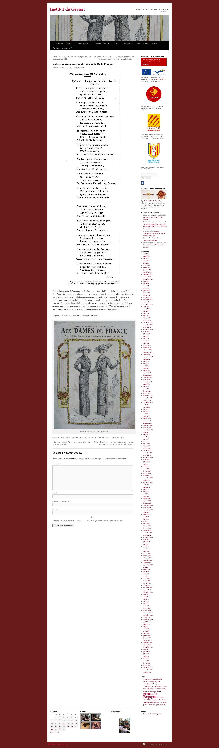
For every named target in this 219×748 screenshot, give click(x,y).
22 (56, 726)
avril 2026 (146, 263)
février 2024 (147, 318)
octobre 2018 (147, 455)
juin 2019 (146, 437)
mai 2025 (146, 286)
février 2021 (147, 391)
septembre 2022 (148, 357)
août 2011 (146, 649)
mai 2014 (146, 574)
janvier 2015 (147, 555)
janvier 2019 (147, 448)
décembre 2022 (147, 350)
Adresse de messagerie (61, 501)
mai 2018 (146, 464)
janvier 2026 (147, 270)
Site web (55, 509)
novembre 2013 (148, 587)
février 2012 (147, 635)
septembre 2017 (148, 482)
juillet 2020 (146, 407)
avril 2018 (146, 466)
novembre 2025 (148, 274)
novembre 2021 (148, 377)
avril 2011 (146, 658)
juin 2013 (146, 599)
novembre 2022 (148, 352)
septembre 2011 (148, 647)
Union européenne (159, 79)
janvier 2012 (147, 638)
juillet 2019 (146, 434)
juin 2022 (146, 361)
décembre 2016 (147, 503)
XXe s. (85, 437)
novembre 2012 (148, 615)
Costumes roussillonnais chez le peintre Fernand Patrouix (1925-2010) (154, 233)
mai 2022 (146, 364)
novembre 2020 (148, 398)
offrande (157, 702)
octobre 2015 (147, 535)
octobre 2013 (147, 590)
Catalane (157, 681)
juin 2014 (146, 571)
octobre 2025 (147, 277)
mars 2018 (146, 469)
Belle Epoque (78, 437)
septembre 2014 (148, 565)
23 (60, 726)
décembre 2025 (147, 272)
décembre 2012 (147, 613)
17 (64, 723)
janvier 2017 (147, 501)
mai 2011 (146, 656)
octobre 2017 (147, 480)
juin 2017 (146, 489)
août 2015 (146, 539)
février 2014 (147, 581)
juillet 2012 (146, 624)
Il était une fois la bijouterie (62, 43)
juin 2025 (146, 284)
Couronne (157, 688)
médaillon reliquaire (149, 702)
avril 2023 (146, 341)
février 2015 (147, 553)
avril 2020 (146, 414)
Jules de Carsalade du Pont (158, 700)
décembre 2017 (147, 475)
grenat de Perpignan (150, 695)
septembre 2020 (148, 402)
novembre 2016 (148, 505)
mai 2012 (146, 629)
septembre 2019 (148, 430)
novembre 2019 (148, 425)
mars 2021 (146, 389)
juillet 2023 (146, 334)
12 (72, 720)
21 (52, 726)
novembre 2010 (148, 670)
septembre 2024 (148, 304)
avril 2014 (146, 576)
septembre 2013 (148, 592)
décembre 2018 (147, 450)
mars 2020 (146, 416)
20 (76, 723)
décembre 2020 (147, 396)
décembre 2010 (147, 667)
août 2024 (146, 306)
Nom (54, 493)
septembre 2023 (148, 329)
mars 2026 (146, 265)
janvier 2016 (147, 528)
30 (60, 729)
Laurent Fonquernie (78, 67)
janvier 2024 (147, 320)
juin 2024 (146, 311)
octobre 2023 (147, 327)
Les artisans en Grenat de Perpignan (135, 43)
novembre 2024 (148, 300)
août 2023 (146, 332)
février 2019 (147, 446)
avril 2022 (146, 366)
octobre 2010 (147, 672)
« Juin (52, 732)
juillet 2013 (146, 597)
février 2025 (147, 293)
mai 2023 (146, 338)
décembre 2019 (147, 423)
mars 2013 (146, 606)
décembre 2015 (147, 530)
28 (52, 729)
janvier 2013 (147, 610)
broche (145, 681)
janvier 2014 (147, 583)
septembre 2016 (148, 510)
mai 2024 (146, 313)
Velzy (164, 704)
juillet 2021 (146, 384)
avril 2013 (146, 603)
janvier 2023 (147, 348)
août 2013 (146, 594)
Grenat (159, 691)
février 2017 (147, 498)
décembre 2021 (147, 375)
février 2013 (147, 608)
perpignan (163, 702)
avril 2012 (146, 631)
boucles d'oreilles (157, 679)
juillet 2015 (146, 542)
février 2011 (147, 663)
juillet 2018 (146, 462)
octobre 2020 (147, 400)
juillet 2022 (146, 359)
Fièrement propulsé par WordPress (156, 744)
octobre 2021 (147, 380)
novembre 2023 (148, 325)
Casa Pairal (151, 681)
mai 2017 (146, 491)
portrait (146, 704)
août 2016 (146, 512)
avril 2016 (146, 521)
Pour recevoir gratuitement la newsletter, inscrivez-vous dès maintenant (151, 62)
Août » (57, 732)
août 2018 (146, 460)
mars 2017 (146, 496)
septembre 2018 (148, 457)
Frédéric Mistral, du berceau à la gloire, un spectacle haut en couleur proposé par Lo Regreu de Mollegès (114, 57)
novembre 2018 (148, 453)
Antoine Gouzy (147, 679)
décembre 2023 (147, 322)
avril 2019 (146, 441)
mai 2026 (146, 261)
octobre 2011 (147, 645)
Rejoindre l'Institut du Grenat (150, 200)
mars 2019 (146, 444)
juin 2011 (146, 654)
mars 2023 (146, 343)
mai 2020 (146, 412)
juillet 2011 (146, 651)
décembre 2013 (147, 585)
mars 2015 (146, 551)
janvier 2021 (147, 393)
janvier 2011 (147, 665)
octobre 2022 (147, 354)
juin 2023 (146, 336)
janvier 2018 (147, 473)
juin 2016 (146, 517)
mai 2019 (146, 439)
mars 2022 (146, 368)
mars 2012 (146, 633)
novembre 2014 (148, 560)
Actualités (107, 43)
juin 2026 (146, 258)
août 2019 (146, 432)
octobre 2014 (147, 562)
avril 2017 (146, 494)
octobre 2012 (147, 617)
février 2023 (147, 345)
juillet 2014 (146, 569)
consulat (159, 686)
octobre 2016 (147, 507)
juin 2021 (146, 386)
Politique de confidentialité (62, 48)
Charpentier (147, 686)
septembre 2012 (148, 619)
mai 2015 (146, 546)
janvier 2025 (147, 295)
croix (163, 688)
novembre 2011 (148, 642)
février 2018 (147, 471)
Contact (154, 43)
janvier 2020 (147, 421)
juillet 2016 (146, 514)
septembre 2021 (148, 382)
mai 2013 (146, 601)
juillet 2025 (146, 281)
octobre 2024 (147, 302)
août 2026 (146, 254)
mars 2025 (146, 290)
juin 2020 (146, 409)
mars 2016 (146, 523)
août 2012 (146, 622)
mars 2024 (146, 316)
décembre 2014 (147, 558)
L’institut (117, 43)
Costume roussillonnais (83, 43)
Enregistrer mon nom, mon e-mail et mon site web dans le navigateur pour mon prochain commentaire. (87, 521)
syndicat (159, 704)
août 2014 (146, 567)
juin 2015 (146, 544)
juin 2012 (146, 626)
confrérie (153, 686)
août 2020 (146, 405)
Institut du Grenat (67, 9)
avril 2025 (146, 288)
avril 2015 (146, 549)
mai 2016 (146, 519)
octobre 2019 (147, 428)
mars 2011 (146, 661)
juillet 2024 (146, 309)
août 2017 (146, 485)
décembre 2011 (147, 640)
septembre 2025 (148, 279)
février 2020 (147, 418)
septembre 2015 (148, 537)
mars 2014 (146, 578)
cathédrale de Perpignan (151, 684)
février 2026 (147, 268)
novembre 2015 (148, 533)
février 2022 (147, 370)
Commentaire (57, 464)
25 (68, 726)
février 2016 (147, 526)
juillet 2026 (146, 256)
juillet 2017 (146, 487)
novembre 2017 (148, 478)
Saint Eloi (152, 705)
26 (72, 726)
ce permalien (119, 437)
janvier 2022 (147, 373)
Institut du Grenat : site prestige (152, 714)
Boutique (98, 43)
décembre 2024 (147, 297)
